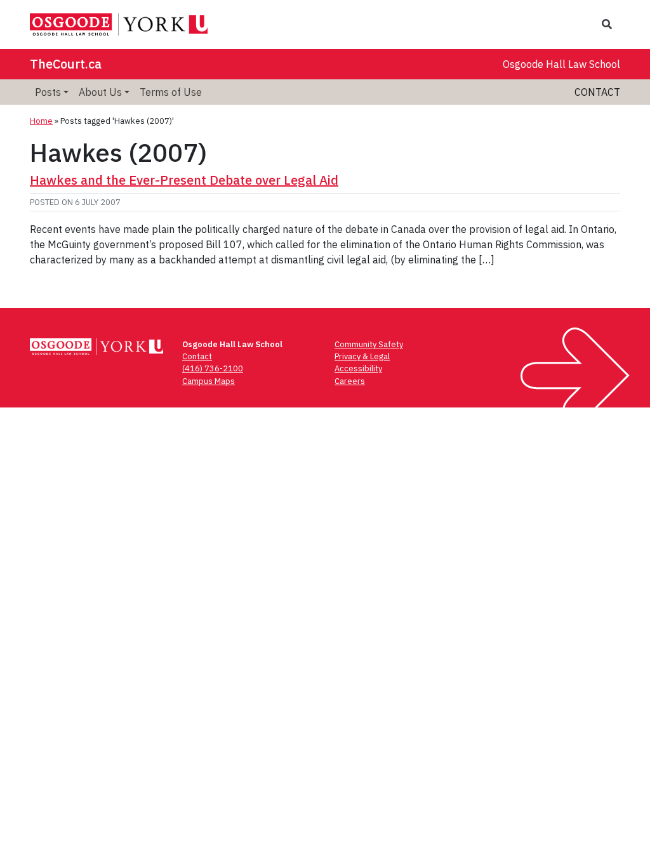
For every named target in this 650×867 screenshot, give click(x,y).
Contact (597, 92)
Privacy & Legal (362, 356)
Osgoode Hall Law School (561, 64)
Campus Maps (208, 381)
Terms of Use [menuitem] (171, 92)
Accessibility (358, 368)
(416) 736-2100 (212, 368)
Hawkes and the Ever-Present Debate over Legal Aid (184, 180)
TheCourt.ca (66, 63)
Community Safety (369, 344)
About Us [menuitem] (100, 92)
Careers (350, 381)
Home (41, 121)
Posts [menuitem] (48, 92)
